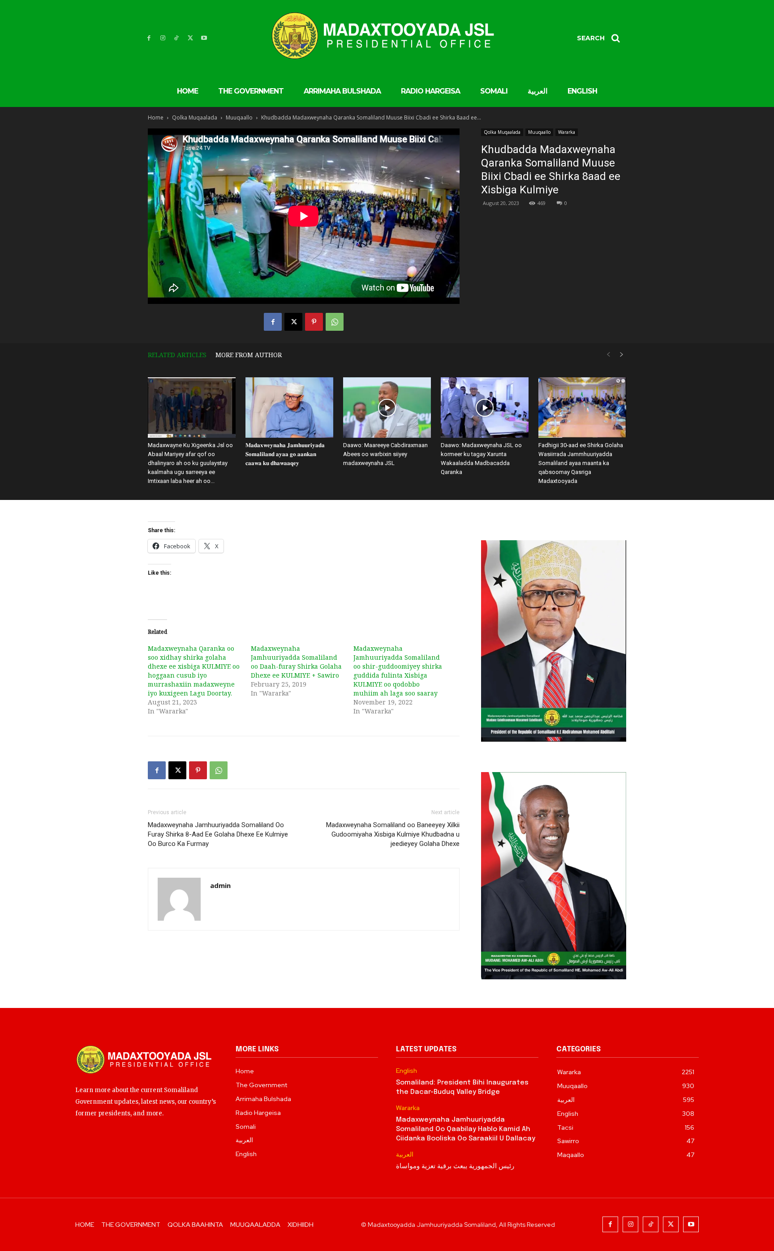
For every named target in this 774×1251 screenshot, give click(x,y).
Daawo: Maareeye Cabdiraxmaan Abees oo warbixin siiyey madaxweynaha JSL (385, 454)
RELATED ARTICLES (177, 354)
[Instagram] (163, 38)
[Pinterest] (314, 322)
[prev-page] (608, 354)
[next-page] (621, 354)
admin (220, 885)
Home (155, 117)
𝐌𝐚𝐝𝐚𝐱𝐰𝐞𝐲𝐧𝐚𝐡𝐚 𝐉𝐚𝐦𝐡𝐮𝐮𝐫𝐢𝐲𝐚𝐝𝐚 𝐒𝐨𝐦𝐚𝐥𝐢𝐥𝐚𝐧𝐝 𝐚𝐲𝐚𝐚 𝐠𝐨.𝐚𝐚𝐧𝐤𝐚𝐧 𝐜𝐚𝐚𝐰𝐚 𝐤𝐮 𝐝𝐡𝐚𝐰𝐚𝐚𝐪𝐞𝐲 (285, 454)
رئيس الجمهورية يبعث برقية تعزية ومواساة (455, 1166)
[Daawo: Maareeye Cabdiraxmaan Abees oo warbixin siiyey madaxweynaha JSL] (387, 407)
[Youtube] (204, 38)
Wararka (566, 132)
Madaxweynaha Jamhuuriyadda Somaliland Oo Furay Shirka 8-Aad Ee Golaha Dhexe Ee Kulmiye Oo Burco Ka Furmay (218, 834)
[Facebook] (149, 38)
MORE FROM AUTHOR (248, 354)
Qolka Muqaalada (194, 117)
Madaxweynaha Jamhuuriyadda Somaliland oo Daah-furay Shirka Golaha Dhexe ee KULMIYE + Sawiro (296, 661)
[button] (601, 38)
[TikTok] (176, 38)
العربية (404, 1154)
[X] (190, 38)
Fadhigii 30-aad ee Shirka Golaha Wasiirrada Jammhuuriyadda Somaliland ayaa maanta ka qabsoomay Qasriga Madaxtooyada (580, 463)
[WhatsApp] (335, 322)
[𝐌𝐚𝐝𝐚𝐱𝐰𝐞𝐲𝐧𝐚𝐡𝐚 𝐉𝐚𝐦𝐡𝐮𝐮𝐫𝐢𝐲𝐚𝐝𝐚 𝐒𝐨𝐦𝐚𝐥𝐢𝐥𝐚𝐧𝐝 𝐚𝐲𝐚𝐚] (289, 407)
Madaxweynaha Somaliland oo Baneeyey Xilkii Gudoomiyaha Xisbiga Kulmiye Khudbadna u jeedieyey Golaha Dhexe (393, 834)
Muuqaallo (239, 117)
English (406, 1071)
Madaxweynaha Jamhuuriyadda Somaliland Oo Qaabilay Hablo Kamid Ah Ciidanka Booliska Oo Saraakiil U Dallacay (465, 1129)
